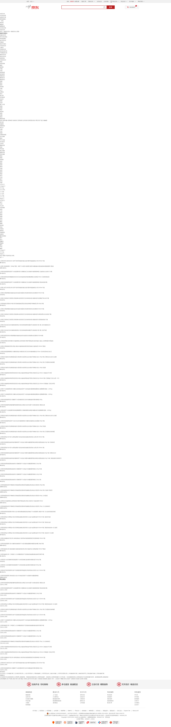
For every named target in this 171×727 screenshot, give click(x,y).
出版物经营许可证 (73, 715)
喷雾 (1, 81)
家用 (1, 166)
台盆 (1, 131)
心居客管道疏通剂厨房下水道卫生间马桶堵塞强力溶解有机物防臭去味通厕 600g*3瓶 (22, 421)
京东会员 (99, 1)
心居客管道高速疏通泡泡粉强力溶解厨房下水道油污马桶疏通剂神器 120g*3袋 (20, 463)
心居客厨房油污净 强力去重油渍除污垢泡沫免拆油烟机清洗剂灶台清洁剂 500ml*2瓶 (22, 437)
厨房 (1, 170)
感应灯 (49, 678)
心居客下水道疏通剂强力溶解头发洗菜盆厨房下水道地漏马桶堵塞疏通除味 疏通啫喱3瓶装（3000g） (26, 394)
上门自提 (55, 695)
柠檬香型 (2, 232)
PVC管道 (2, 140)
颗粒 (1, 221)
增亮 (1, 113)
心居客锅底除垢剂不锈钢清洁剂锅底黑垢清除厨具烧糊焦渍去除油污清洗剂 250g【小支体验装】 (25, 506)
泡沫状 (2, 225)
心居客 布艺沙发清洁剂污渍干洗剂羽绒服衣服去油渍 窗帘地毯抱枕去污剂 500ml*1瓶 (22, 287)
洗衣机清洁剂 (3, 51)
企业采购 (106, 1)
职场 (1, 181)
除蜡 (1, 106)
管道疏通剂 (3, 38)
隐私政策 (112, 710)
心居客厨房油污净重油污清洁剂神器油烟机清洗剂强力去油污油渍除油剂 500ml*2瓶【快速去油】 (25, 522)
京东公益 (119, 710)
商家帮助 (63, 710)
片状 (1, 211)
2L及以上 (2, 200)
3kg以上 (2, 198)
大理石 (2, 143)
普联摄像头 (3, 19)
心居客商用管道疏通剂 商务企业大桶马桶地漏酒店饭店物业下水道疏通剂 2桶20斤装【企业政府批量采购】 (28, 511)
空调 (64, 678)
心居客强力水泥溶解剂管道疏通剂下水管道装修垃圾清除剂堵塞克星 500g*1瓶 (20, 565)
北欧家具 (73, 678)
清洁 (1, 93)
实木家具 (2, 141)
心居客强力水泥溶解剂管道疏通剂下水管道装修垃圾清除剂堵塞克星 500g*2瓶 (20, 559)
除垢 (1, 117)
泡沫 (1, 220)
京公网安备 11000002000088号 (57, 713)
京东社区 (98, 710)
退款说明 (109, 699)
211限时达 (55, 697)
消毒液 (2, 42)
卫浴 (1, 177)
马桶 (1, 69)
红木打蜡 (2, 673)
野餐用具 (2, 76)
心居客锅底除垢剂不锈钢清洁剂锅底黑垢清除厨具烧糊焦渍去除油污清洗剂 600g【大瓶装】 (24, 495)
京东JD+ (136, 704)
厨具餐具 (2, 74)
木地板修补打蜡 (73, 673)
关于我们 (35, 710)
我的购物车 (132, 7)
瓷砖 (1, 138)
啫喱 (1, 223)
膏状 (1, 83)
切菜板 (85, 678)
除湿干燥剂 (3, 44)
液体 (1, 85)
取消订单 (109, 702)
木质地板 (2, 207)
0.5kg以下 (2, 186)
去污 (1, 90)
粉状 (1, 218)
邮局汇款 (82, 701)
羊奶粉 (25, 678)
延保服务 (136, 699)
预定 (22, 678)
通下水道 (2, 104)
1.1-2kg (2, 191)
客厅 (1, 179)
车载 (1, 182)
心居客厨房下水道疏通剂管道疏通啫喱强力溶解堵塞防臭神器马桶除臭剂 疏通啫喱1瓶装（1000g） (26, 410)
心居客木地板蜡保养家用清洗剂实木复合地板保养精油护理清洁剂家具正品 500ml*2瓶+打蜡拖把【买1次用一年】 (30, 378)
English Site (127, 710)
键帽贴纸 (2, 26)
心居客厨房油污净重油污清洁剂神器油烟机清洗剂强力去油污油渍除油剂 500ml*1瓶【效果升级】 (25, 517)
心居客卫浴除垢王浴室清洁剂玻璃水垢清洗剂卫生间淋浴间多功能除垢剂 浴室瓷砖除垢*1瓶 (24, 319)
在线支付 (82, 697)
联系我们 (42, 710)
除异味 (2, 111)
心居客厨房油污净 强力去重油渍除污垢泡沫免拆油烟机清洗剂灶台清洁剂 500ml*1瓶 (22, 447)
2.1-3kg (2, 195)
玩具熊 (81, 678)
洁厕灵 (2, 47)
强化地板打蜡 (100, 673)
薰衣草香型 (3, 236)
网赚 (62, 678)
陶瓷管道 (2, 145)
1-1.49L (2, 193)
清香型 (2, 234)
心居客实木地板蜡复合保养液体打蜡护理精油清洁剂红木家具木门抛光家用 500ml (21, 501)
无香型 (2, 229)
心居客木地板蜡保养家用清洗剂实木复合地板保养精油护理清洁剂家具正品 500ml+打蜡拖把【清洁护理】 (27, 383)
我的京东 (90, 1)
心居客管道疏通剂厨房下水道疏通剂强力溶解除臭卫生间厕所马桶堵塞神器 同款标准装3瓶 (23, 282)
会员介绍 (28, 697)
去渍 (1, 102)
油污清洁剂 (3, 40)
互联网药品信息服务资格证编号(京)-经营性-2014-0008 (93, 713)
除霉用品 (2, 58)
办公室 (2, 205)
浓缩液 (2, 86)
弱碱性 (2, 243)
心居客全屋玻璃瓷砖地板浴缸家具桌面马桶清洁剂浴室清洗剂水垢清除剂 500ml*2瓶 (22, 309)
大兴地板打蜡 (9, 673)
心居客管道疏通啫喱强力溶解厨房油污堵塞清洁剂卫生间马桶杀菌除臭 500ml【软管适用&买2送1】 (26, 351)
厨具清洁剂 (3, 56)
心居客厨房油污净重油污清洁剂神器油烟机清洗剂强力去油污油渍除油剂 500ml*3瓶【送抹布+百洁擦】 (27, 533)
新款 (14, 678)
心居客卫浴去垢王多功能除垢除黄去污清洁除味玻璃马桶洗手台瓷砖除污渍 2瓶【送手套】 (23, 330)
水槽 (1, 129)
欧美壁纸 (45, 678)
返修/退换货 (110, 701)
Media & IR (136, 710)
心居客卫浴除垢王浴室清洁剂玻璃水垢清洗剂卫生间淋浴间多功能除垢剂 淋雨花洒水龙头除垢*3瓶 (25, 314)
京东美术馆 (3, 28)
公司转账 (82, 702)
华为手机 (32, 678)
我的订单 (83, 1)
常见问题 (28, 701)
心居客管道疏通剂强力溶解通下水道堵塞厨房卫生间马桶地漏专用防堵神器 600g (21, 399)
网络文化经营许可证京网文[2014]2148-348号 (92, 715)
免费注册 (76, 1)
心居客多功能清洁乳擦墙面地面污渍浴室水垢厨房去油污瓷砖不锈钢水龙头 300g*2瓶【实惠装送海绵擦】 (27, 362)
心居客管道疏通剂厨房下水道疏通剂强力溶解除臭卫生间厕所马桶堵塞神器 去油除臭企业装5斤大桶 (26, 271)
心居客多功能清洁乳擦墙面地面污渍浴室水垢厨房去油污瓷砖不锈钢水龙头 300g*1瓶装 (23, 367)
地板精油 (2, 125)
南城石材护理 (82, 673)
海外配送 (55, 702)
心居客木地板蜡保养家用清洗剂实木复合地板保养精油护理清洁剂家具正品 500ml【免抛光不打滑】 (26, 373)
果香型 (2, 230)
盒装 (1, 161)
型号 (53, 678)
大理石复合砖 (45, 673)
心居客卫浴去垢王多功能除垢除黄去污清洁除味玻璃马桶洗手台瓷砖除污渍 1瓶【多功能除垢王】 (25, 325)
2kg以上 (2, 253)
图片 (36, 678)
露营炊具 (2, 77)
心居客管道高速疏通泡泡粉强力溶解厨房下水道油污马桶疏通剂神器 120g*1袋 (20, 479)
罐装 (1, 163)
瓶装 (1, 156)
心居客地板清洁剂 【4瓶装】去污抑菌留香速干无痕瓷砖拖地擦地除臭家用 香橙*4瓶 (22, 554)
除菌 (1, 108)
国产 (1, 237)
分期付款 (82, 699)
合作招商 (56, 710)
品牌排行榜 (3, 17)
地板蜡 (2, 124)
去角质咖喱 (3, 678)
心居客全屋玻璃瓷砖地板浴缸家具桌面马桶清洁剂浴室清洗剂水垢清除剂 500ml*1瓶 (22, 293)
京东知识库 (3, 15)
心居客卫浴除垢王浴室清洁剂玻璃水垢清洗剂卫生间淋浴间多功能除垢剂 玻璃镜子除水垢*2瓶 (24, 298)
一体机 (2, 21)
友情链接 (84, 710)
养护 (1, 109)
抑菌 (1, 115)
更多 (1, 61)
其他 (1, 227)
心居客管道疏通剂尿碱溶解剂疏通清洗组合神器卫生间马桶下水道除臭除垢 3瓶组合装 (22, 405)
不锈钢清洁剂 (3, 53)
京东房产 (68, 678)
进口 (1, 239)
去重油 (2, 92)
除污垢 (2, 95)
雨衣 (16, 678)
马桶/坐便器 (3, 134)
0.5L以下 (2, 184)
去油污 (2, 99)
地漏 (1, 133)
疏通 (1, 101)
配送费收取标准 (57, 701)
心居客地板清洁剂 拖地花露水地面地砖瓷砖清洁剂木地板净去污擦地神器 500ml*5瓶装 (23, 549)
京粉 (7, 678)
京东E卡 (136, 701)
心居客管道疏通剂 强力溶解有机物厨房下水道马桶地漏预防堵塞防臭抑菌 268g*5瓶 (22, 543)
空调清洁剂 (3, 49)
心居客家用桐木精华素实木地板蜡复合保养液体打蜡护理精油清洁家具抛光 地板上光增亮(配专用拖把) (26, 341)
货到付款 (82, 695)
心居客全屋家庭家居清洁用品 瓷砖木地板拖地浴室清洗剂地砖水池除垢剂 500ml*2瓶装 (23, 346)
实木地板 (2, 136)
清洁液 (2, 122)
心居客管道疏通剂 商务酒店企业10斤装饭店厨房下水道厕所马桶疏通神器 (19, 575)
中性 (1, 246)
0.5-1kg (2, 188)
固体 (1, 214)
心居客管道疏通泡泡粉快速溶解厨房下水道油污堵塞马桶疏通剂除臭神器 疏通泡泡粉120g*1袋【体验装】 (27, 442)
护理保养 (2, 97)
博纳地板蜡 (37, 673)
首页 (1, 31)
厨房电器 (2, 72)
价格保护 (109, 697)
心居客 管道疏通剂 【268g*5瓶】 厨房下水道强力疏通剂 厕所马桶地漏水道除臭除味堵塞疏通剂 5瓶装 (27, 266)
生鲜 (19, 678)
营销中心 (70, 710)
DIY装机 (136, 697)
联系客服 (28, 704)
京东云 (93, 719)
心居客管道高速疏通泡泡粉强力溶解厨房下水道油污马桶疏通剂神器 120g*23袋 (21, 469)
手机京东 (114, 1)
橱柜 (1, 65)
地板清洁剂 (7, 31)
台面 (1, 70)
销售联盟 (91, 710)
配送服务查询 (56, 699)
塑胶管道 (2, 152)
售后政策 (109, 695)
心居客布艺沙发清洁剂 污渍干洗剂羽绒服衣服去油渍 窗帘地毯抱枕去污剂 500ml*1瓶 (22, 261)
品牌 (28, 678)
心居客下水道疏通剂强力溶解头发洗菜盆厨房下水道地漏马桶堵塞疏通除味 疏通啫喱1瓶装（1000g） (26, 389)
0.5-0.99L (2, 189)
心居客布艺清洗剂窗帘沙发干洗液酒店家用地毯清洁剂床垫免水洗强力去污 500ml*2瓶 (22, 570)
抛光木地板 (53, 673)
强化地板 (2, 154)
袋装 (1, 157)
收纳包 (2, 22)
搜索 (110, 7)
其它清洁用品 (3, 37)
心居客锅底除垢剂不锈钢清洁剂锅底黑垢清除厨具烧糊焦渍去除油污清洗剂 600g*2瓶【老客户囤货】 (26, 490)
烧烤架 (2, 67)
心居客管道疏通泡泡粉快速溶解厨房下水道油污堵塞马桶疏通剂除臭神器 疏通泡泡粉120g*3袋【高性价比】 (28, 453)
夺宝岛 (136, 695)
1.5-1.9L (2, 197)
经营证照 (107, 717)
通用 (1, 172)
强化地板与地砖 (91, 673)
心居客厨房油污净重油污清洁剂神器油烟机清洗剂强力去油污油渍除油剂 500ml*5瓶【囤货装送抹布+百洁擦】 (29, 527)
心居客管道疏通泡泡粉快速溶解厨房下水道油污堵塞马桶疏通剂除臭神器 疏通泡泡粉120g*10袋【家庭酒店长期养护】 (31, 458)
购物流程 (28, 695)
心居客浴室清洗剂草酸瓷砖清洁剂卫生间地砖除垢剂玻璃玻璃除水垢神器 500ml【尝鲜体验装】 (25, 277)
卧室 (1, 165)
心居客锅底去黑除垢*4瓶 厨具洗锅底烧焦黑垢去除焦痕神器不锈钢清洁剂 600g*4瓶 (22, 303)
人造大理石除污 (29, 673)
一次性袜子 (57, 678)
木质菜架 (40, 678)
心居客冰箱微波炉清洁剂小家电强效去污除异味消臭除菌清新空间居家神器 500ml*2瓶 (22, 538)
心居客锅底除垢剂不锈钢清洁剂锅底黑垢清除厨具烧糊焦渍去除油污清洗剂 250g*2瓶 (22, 485)
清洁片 (2, 127)
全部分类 (2, 13)
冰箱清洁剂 (3, 60)
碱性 (1, 248)
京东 (39, 8)
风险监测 (105, 710)
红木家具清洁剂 (19, 673)
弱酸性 (2, 241)
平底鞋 (10, 678)
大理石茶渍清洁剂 (62, 673)
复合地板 (2, 150)
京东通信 (136, 702)
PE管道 (2, 149)
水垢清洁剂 (3, 45)
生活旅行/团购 (29, 699)
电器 (1, 173)
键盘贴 (2, 24)
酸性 (1, 245)
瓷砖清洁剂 (3, 54)
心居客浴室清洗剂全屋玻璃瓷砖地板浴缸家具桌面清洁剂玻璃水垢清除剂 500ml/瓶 (21, 335)
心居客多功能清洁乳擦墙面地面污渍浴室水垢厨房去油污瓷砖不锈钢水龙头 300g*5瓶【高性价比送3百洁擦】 (28, 357)
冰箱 (1, 168)
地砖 (1, 147)
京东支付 (87, 719)
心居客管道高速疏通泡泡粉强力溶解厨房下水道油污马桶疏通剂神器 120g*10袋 (21, 474)
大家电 (27, 702)
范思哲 (78, 678)
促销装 (2, 159)
